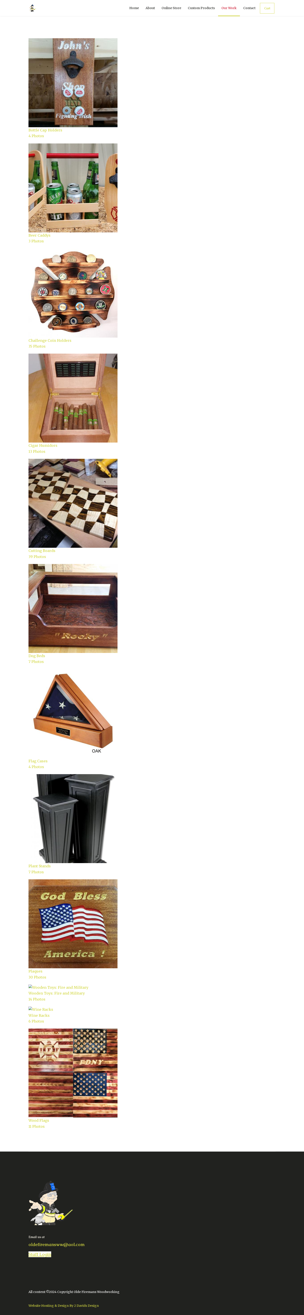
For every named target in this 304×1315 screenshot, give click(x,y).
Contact (249, 8)
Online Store (171, 8)
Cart (267, 8)
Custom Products (201, 8)
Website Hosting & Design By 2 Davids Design (63, 1306)
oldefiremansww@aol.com (56, 1244)
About (150, 8)
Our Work (229, 8)
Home (134, 8)
